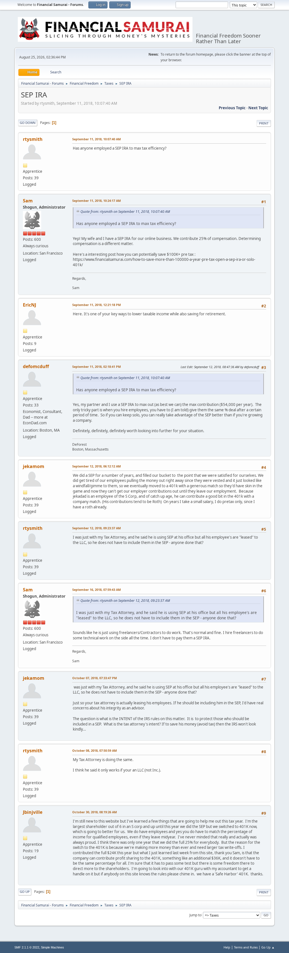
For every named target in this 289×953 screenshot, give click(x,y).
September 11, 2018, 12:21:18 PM (96, 305)
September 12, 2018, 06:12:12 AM (96, 466)
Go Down (28, 123)
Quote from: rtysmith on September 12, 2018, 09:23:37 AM (125, 600)
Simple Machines (52, 947)
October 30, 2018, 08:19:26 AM (94, 812)
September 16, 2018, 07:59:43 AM (96, 589)
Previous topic (232, 107)
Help (227, 947)
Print (263, 123)
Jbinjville (32, 812)
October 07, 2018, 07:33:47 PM (94, 678)
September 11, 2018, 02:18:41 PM (96, 366)
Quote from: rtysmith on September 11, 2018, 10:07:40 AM (125, 211)
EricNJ (29, 305)
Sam (28, 201)
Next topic (258, 107)
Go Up (25, 891)
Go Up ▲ (268, 947)
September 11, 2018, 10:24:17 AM (96, 200)
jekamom (33, 466)
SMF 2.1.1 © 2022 (26, 947)
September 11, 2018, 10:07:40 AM (96, 139)
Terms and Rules (246, 947)
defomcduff (36, 366)
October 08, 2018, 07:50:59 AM (94, 750)
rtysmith (33, 139)
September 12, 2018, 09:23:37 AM (96, 528)
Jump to (195, 914)
